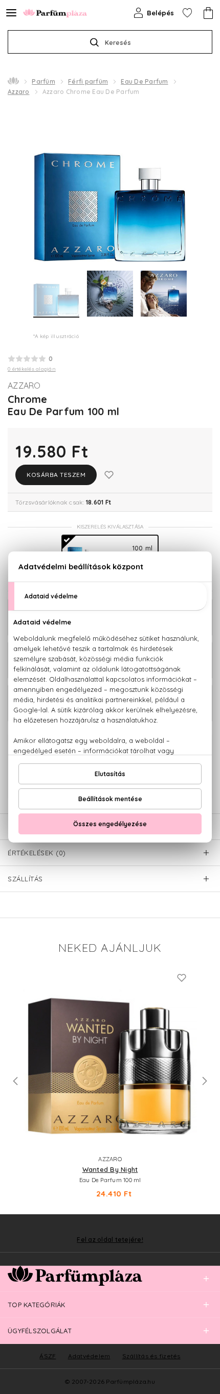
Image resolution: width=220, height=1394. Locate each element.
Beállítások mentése (110, 799)
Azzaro (19, 91)
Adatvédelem (89, 1356)
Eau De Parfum (144, 81)
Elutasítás (110, 774)
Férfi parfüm (88, 81)
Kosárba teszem (56, 474)
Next (204, 1081)
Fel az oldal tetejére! (110, 1240)
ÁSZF (47, 1356)
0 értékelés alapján (32, 369)
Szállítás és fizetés (151, 1356)
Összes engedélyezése (110, 824)
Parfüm (43, 81)
